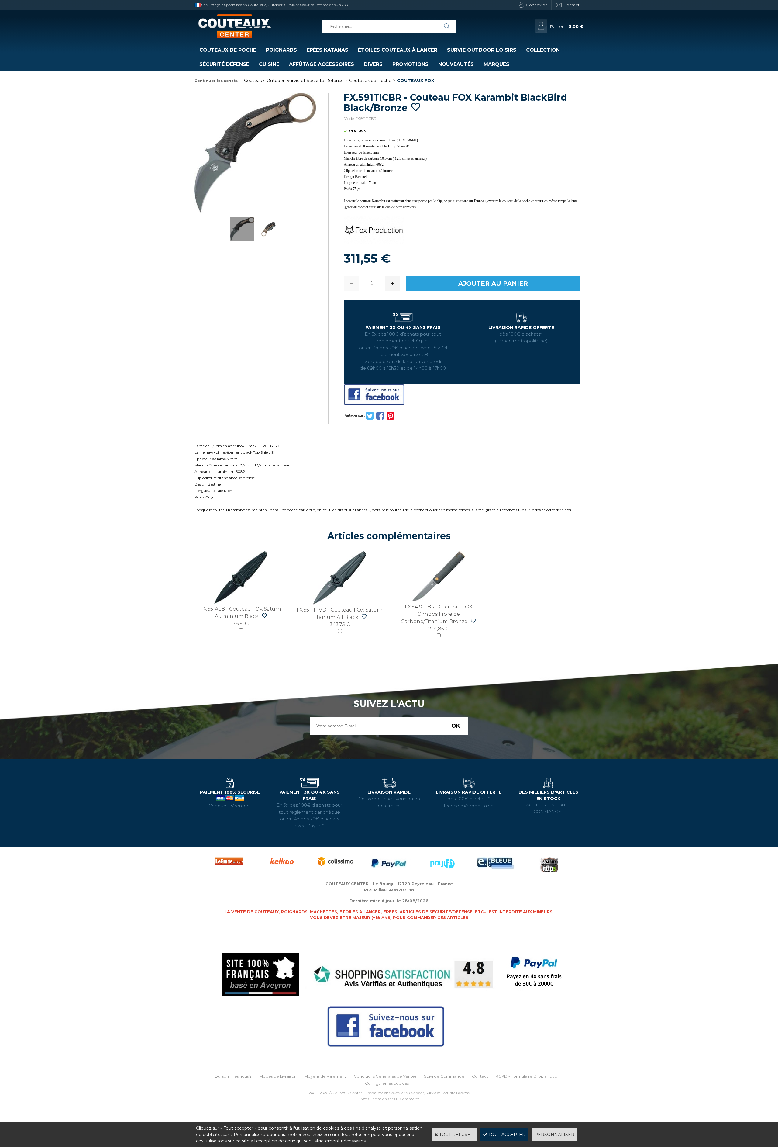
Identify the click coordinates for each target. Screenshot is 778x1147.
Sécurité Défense (224, 64)
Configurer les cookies (387, 1083)
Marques (496, 64)
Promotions (410, 64)
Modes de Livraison (278, 1076)
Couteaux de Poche (227, 50)
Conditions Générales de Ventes (385, 1076)
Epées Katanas (327, 50)
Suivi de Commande (444, 1076)
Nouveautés (456, 64)
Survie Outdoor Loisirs (481, 50)
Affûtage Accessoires (321, 64)
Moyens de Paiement (325, 1076)
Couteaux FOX (415, 80)
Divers (373, 64)
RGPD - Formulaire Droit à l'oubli (527, 1076)
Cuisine (269, 64)
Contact (571, 4)
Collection (543, 50)
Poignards (281, 50)
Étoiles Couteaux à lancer (397, 50)
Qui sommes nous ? (233, 1076)
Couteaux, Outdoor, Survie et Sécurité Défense (294, 80)
